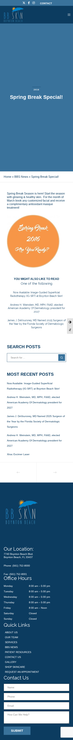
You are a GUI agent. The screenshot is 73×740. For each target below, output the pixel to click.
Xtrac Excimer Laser (18, 454)
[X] (24, 2)
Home (7, 176)
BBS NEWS (11, 647)
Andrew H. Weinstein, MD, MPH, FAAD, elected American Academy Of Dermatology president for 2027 (34, 402)
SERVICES (11, 642)
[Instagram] (33, 2)
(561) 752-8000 (21, 565)
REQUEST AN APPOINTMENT (22, 671)
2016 (36, 90)
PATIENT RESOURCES (18, 652)
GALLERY (10, 662)
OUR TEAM (11, 637)
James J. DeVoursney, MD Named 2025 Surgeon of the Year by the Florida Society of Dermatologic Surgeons (36, 421)
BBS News (21, 176)
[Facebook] (29, 2)
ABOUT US (11, 632)
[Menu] (68, 14)
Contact (46, 3)
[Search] (61, 357)
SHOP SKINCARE (15, 667)
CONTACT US (13, 657)
